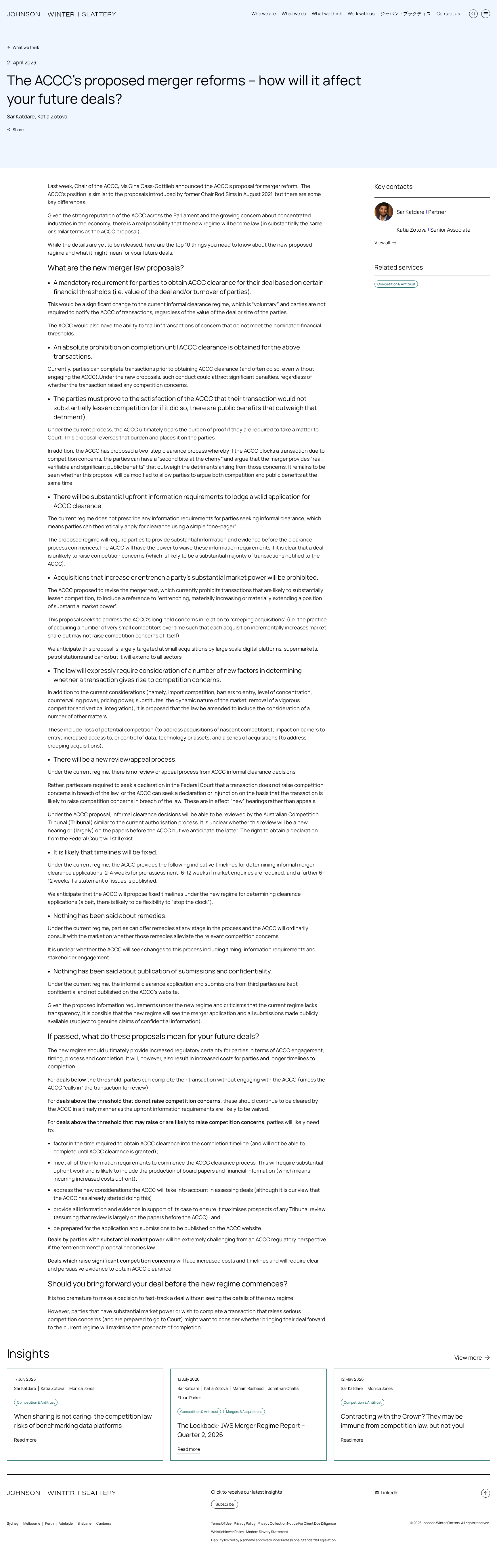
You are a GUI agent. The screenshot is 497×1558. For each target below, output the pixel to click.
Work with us (361, 13)
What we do (294, 13)
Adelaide (66, 1523)
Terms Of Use (221, 1523)
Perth (49, 1523)
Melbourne (31, 1523)
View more (468, 1357)
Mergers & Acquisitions (244, 1411)
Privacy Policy (244, 1523)
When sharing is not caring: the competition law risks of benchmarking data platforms (83, 1421)
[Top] (485, 1493)
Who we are (263, 13)
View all (382, 242)
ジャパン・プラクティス (405, 13)
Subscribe (224, 1504)
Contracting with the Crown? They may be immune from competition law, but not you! (403, 1421)
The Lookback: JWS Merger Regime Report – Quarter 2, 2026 (241, 1430)
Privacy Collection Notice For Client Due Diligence (297, 1523)
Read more (25, 1440)
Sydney (12, 1523)
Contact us (448, 13)
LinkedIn (390, 1492)
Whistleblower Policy (227, 1531)
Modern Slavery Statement (267, 1531)
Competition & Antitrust (396, 284)
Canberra (103, 1523)
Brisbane (84, 1523)
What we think (327, 13)
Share (18, 129)
